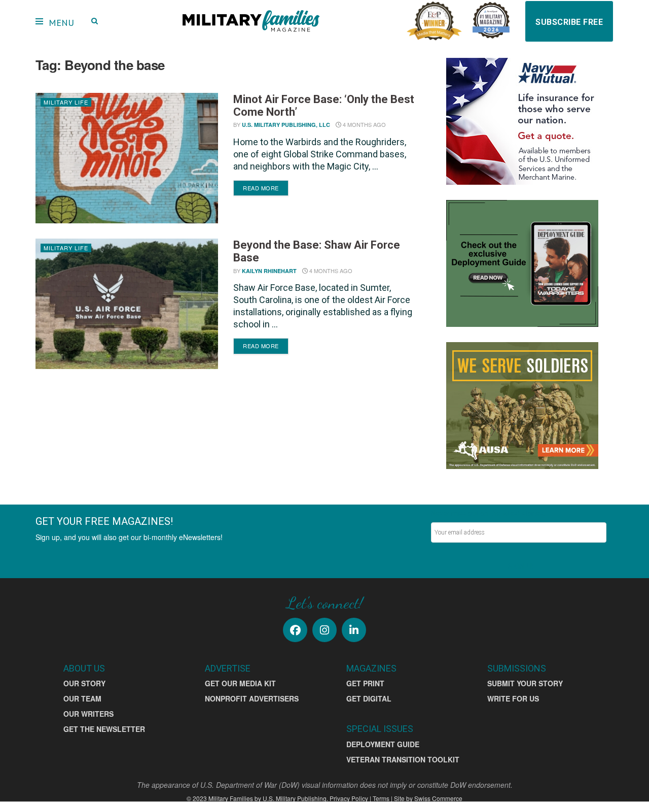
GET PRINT (365, 683)
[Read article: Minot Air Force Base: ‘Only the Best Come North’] (126, 158)
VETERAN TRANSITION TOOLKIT (402, 759)
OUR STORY (84, 683)
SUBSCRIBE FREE (569, 22)
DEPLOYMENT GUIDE (382, 744)
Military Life (66, 102)
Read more (266, 187)
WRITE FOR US (513, 698)
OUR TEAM (82, 698)
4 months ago (363, 124)
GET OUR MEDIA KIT (240, 683)
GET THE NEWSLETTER (104, 729)
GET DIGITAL (368, 698)
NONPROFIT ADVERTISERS (252, 698)
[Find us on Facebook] (295, 630)
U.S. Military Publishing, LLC (286, 124)
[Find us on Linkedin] (354, 630)
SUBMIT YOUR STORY (525, 683)
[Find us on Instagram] (324, 630)
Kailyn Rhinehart (269, 271)
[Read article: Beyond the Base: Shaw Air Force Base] (126, 304)
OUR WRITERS (88, 714)
